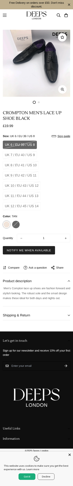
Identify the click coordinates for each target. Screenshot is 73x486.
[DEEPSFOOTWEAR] (36, 15)
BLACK (16, 224)
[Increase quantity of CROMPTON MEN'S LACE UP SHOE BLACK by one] (65, 238)
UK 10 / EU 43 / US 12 (22, 185)
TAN (6, 224)
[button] (66, 15)
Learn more (32, 469)
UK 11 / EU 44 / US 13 (21, 196)
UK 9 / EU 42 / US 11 (20, 175)
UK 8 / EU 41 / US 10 (21, 165)
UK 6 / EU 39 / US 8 (20, 145)
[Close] (70, 455)
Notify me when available (29, 250)
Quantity (8, 238)
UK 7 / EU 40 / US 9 (20, 155)
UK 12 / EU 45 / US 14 (22, 206)
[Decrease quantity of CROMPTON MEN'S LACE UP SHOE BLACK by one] (21, 238)
